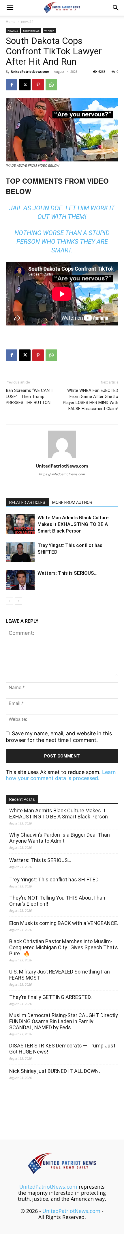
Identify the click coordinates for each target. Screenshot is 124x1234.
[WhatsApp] (51, 84)
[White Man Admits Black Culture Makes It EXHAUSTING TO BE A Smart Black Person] (20, 524)
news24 (27, 21)
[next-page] (18, 601)
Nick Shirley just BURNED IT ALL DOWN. (54, 1071)
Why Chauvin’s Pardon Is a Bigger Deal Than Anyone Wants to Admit (59, 838)
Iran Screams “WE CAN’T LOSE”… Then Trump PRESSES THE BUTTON (29, 396)
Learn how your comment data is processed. (61, 775)
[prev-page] (9, 601)
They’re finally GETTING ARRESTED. (50, 997)
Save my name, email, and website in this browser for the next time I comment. (59, 736)
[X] (25, 84)
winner (49, 31)
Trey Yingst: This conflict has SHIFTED (54, 879)
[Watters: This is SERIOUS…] (20, 580)
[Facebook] (11, 84)
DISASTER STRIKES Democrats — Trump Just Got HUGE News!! (62, 1049)
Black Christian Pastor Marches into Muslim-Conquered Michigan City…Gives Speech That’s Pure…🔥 (63, 947)
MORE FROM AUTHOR (72, 502)
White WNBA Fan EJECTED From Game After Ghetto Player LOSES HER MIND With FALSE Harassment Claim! (90, 399)
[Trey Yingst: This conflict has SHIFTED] (20, 552)
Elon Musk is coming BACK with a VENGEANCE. (63, 923)
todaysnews (31, 31)
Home (11, 21)
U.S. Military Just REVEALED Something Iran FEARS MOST (59, 975)
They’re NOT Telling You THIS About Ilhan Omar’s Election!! (57, 901)
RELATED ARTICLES (27, 502)
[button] (10, 8)
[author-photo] (62, 458)
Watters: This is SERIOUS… (67, 573)
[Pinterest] (38, 84)
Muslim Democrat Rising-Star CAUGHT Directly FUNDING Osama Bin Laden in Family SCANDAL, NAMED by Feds (63, 1021)
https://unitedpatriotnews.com (62, 474)
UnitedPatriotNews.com (30, 71)
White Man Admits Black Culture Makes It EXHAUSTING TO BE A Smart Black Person (73, 524)
